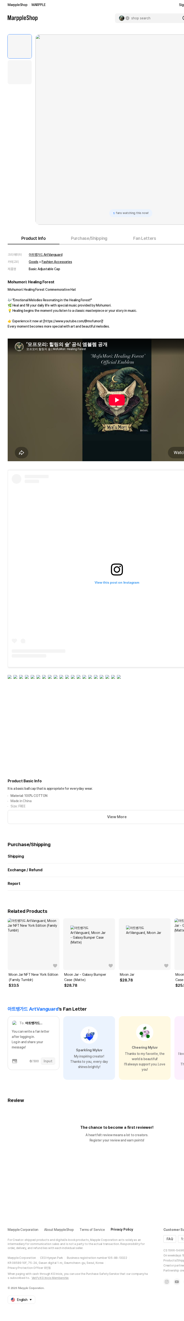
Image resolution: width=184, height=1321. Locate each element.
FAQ (170, 1239)
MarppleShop (18, 5)
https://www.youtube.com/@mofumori (72, 321)
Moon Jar (127, 974)
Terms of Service (92, 1230)
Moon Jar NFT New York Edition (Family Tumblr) (33, 977)
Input (48, 1061)
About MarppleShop (59, 1230)
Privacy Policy (122, 1229)
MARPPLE (39, 5)
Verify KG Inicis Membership (50, 1278)
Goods (33, 262)
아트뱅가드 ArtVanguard (46, 255)
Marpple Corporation (23, 1230)
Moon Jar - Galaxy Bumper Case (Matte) (85, 977)
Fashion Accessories (57, 262)
